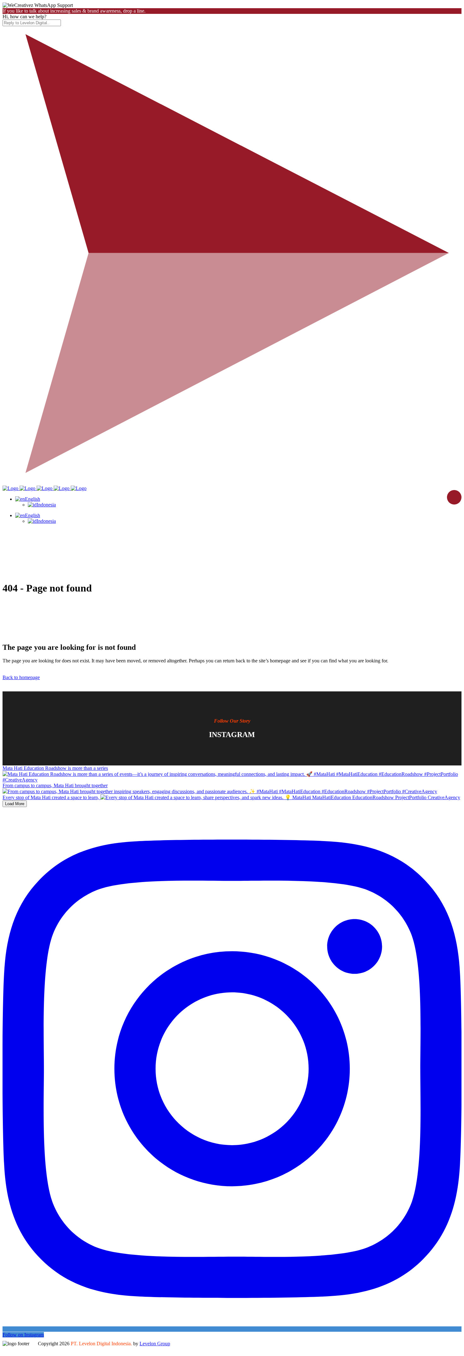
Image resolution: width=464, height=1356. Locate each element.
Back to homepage (21, 677)
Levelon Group (155, 1343)
